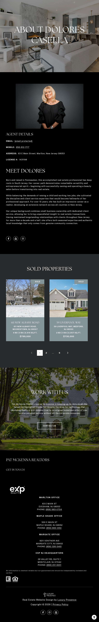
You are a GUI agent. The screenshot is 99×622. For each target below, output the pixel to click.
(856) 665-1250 (54, 528)
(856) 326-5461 (54, 546)
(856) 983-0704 (54, 509)
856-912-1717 (22, 147)
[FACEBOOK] (8, 238)
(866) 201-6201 (53, 565)
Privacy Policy (60, 604)
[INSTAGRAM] (23, 238)
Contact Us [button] (49, 426)
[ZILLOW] (15, 238)
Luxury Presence (67, 600)
